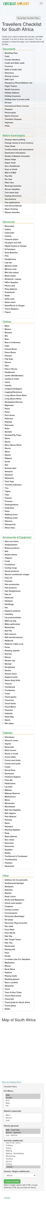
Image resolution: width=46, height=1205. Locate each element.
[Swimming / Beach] (23, 1142)
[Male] (23, 1095)
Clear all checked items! (11, 1082)
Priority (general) (11, 1125)
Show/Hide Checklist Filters (28, 18)
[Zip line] (23, 1161)
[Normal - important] (23, 1132)
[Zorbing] (23, 1164)
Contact (7, 1197)
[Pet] (23, 1105)
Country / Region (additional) (16, 1171)
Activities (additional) (13, 1140)
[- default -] (23, 1166)
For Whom (8, 1091)
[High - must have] (23, 1130)
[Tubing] (23, 1148)
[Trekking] (23, 1145)
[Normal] (23, 1117)
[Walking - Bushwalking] (23, 1153)
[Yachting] (23, 1158)
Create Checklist (12, 1181)
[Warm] (23, 1115)
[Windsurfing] (23, 1156)
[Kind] (23, 1100)
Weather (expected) (12, 1111)
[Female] (23, 1097)
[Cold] (23, 1120)
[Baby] (23, 1103)
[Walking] (23, 1150)
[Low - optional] (23, 1135)
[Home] (16, 3)
